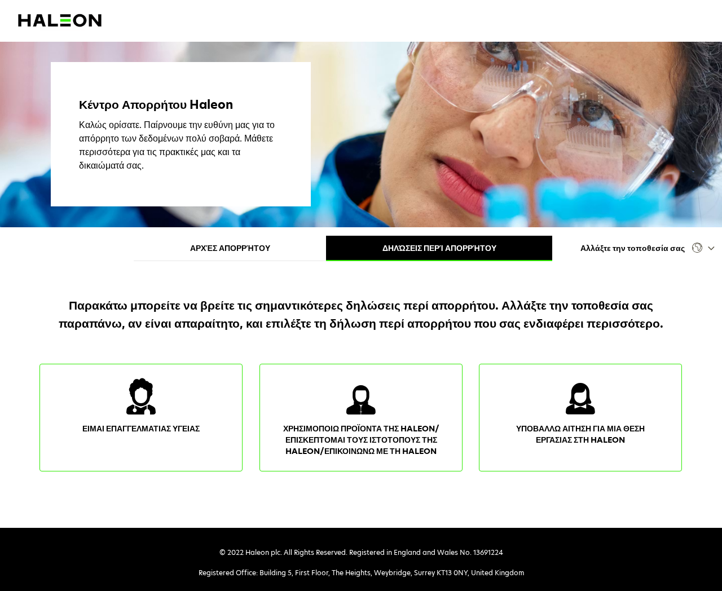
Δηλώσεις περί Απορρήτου (439, 248)
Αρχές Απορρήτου (230, 248)
